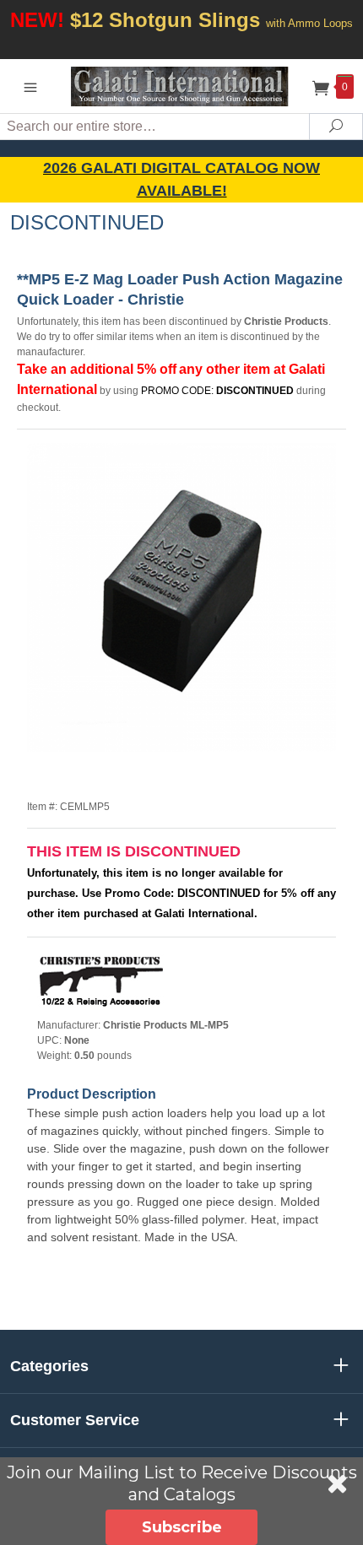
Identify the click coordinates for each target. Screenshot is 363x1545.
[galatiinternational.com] (182, 85)
